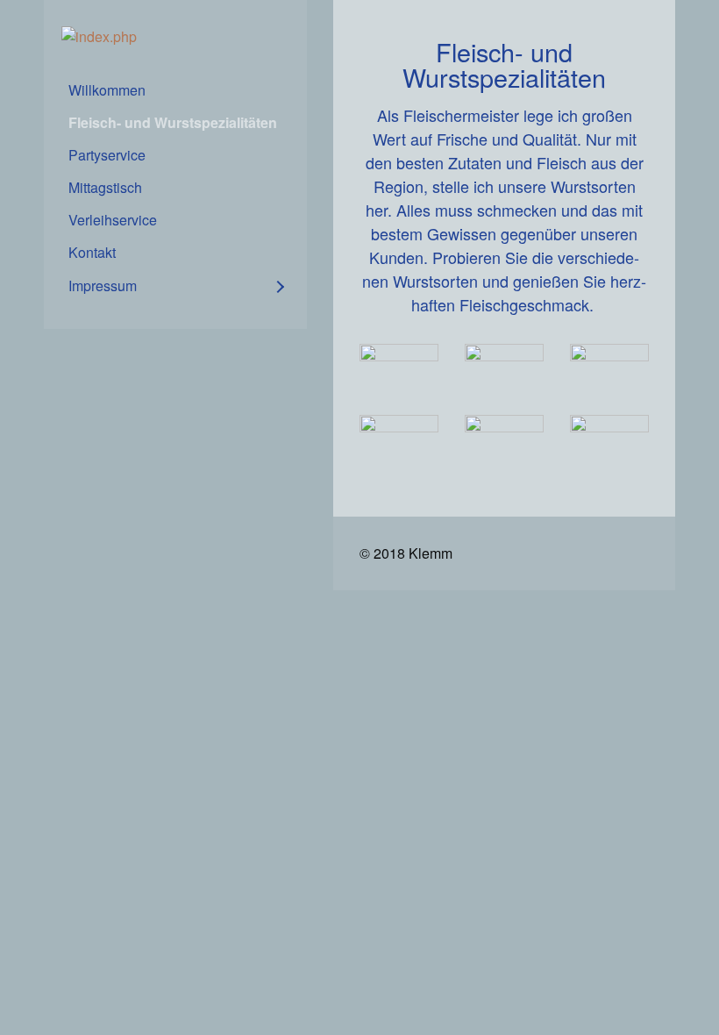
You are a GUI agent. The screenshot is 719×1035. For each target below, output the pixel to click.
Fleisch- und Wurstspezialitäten (172, 122)
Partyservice (107, 155)
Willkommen (107, 90)
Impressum (102, 285)
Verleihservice (112, 220)
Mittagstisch (105, 187)
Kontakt (92, 252)
